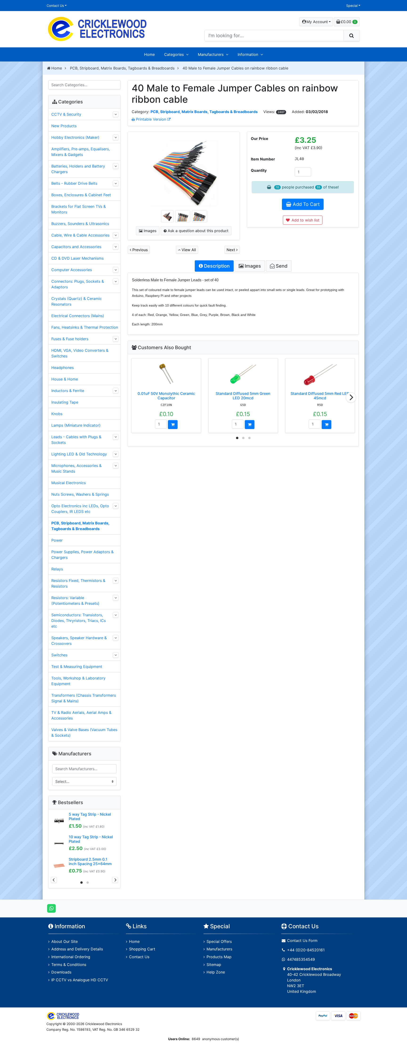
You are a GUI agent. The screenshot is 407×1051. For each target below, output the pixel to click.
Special (352, 6)
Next (231, 249)
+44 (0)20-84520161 (306, 950)
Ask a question (197, 230)
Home (149, 54)
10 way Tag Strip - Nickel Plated (91, 839)
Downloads (61, 972)
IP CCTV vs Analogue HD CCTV (79, 979)
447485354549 (301, 959)
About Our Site (64, 941)
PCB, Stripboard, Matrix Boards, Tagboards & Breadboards (122, 68)
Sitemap (214, 964)
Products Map (219, 956)
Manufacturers (211, 54)
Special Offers (219, 941)
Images (149, 230)
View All (188, 249)
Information (248, 54)
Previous (139, 249)
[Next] (351, 397)
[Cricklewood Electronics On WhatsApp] (51, 908)
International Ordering (70, 956)
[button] (316, 21)
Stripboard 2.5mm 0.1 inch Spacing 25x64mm (90, 861)
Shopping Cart (142, 949)
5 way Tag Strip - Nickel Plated (90, 816)
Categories (174, 54)
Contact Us (55, 6)
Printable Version (151, 119)
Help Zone (216, 972)
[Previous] (54, 880)
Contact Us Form (301, 940)
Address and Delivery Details (77, 949)
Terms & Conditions (68, 964)
